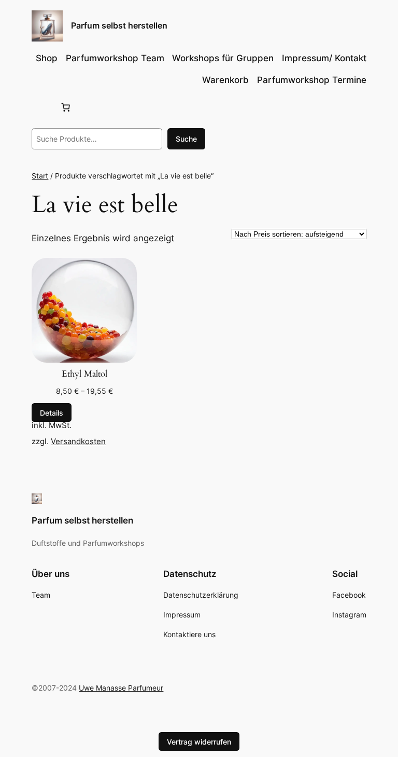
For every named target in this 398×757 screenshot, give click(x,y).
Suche (186, 138)
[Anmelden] (40, 107)
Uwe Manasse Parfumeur (121, 687)
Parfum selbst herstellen (119, 25)
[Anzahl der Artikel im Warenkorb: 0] (66, 107)
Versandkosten (78, 441)
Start (40, 175)
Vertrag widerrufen (199, 741)
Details (51, 412)
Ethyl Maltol (84, 374)
